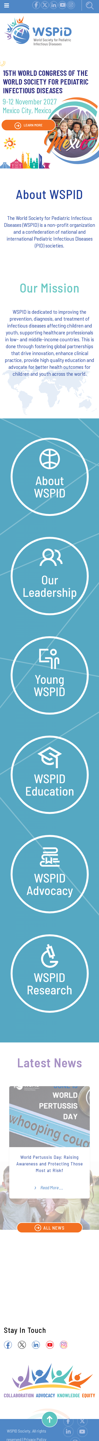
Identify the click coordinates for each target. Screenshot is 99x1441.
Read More (49, 1187)
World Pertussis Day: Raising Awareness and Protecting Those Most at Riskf (49, 1163)
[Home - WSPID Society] (38, 29)
